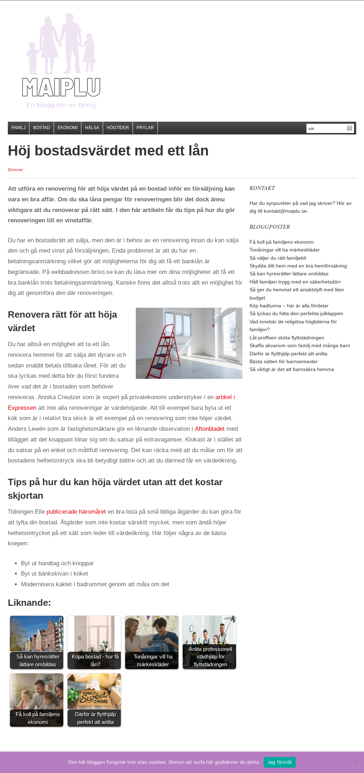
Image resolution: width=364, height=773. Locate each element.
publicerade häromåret (76, 511)
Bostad (41, 127)
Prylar (145, 127)
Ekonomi (67, 127)
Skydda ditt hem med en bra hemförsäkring (298, 266)
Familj (18, 127)
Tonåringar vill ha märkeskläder (285, 250)
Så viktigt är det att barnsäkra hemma (292, 369)
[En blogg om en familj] (61, 61)
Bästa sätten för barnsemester (284, 361)
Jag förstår (280, 762)
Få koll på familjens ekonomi (282, 242)
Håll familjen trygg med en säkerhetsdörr (295, 282)
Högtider (118, 127)
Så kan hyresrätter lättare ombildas (289, 273)
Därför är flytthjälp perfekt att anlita (288, 353)
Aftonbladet (210, 428)
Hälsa (92, 127)
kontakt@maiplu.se (285, 211)
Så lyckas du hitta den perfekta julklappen (296, 313)
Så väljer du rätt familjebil (278, 258)
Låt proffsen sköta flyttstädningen (287, 337)
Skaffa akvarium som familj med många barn (300, 345)
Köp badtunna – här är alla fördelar (289, 305)
